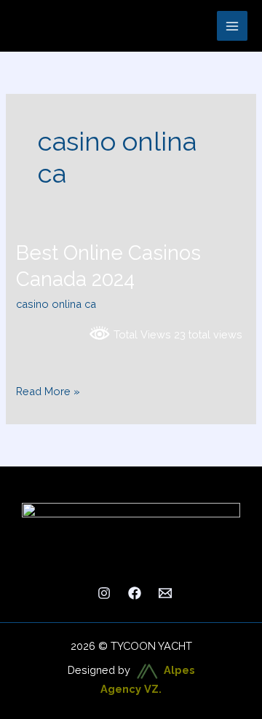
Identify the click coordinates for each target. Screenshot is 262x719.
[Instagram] (104, 593)
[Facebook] (134, 593)
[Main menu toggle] (232, 26)
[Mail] (165, 593)
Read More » (48, 390)
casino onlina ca (56, 304)
